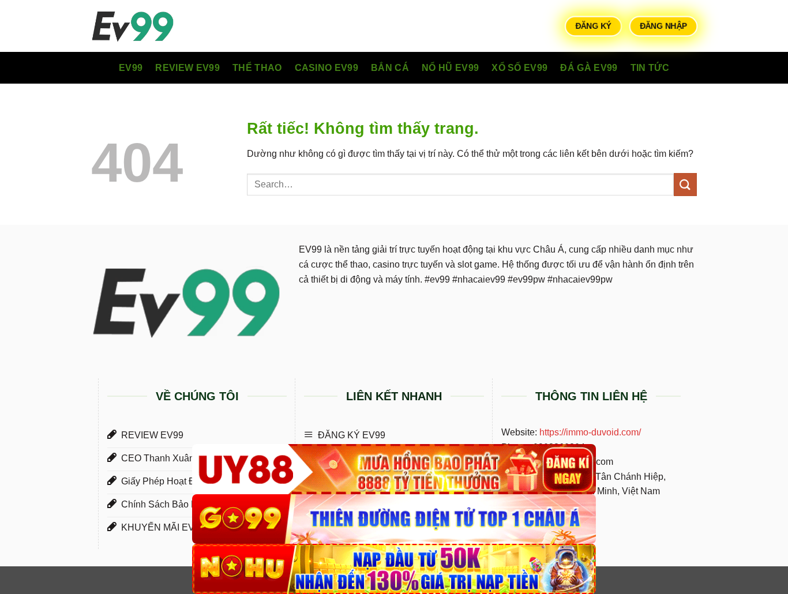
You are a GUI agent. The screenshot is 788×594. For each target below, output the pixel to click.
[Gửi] (685, 184)
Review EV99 (187, 68)
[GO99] (394, 519)
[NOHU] (394, 569)
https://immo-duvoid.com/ (590, 432)
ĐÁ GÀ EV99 (588, 68)
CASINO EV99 (327, 68)
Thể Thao (257, 68)
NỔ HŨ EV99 (450, 68)
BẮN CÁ (390, 68)
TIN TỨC (650, 68)
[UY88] (394, 469)
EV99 (130, 68)
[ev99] (149, 26)
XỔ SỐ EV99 (519, 68)
